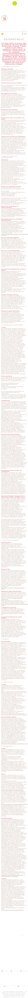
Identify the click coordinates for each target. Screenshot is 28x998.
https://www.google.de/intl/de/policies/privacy (14, 714)
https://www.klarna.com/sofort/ (9, 876)
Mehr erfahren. (21, 996)
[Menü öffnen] (2, 34)
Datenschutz (14, 964)
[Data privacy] (26, 33)
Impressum (14, 963)
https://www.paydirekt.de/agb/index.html (12, 910)
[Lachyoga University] (4, 21)
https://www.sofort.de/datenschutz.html (12, 875)
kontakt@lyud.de (14, 960)
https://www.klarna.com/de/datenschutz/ (12, 790)
